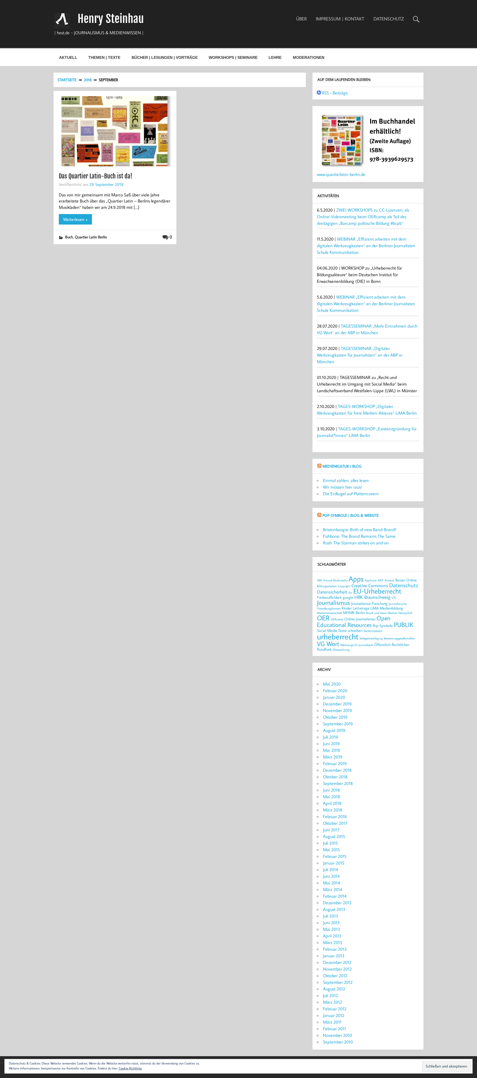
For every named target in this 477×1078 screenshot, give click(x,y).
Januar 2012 (333, 1015)
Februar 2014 (334, 896)
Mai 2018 (331, 796)
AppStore (371, 580)
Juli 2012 (330, 995)
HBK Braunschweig (372, 597)
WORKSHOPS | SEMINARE (233, 57)
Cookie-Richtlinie (130, 1068)
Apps (356, 578)
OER (323, 617)
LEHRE (275, 57)
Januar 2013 (333, 955)
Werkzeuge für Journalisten (356, 645)
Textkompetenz (373, 631)
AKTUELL (68, 57)
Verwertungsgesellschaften (399, 638)
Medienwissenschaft (329, 613)
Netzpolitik (405, 613)
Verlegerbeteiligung (371, 638)
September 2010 (338, 1042)
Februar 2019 (335, 763)
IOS (393, 598)
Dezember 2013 (337, 902)
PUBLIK (403, 624)
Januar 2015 (333, 863)
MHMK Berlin (354, 612)
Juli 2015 (330, 843)
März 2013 (332, 942)
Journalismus (333, 602)
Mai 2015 (331, 849)
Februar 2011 (334, 1028)
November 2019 (337, 710)
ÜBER (301, 19)
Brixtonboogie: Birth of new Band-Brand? (359, 529)
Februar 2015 (334, 856)
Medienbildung (391, 608)
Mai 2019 (331, 750)
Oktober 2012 (335, 975)
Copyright (344, 586)
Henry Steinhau (111, 19)
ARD (380, 580)
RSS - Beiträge (335, 93)
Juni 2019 (331, 743)
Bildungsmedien (327, 586)
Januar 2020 (334, 697)
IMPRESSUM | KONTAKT (340, 19)
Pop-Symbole (383, 625)
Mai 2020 (332, 684)
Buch (69, 236)
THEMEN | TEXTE (104, 57)
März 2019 (332, 757)
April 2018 (332, 803)
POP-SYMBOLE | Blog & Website (350, 515)
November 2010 (337, 1035)
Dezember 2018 (337, 770)
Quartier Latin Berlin (91, 236)
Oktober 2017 (335, 823)
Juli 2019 (330, 737)
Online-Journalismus (359, 618)
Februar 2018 (335, 816)
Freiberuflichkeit (329, 597)
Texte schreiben (350, 630)
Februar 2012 (334, 1008)
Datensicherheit (332, 592)
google (348, 597)
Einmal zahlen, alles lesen (346, 480)
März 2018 (332, 810)
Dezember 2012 (337, 962)
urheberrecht (338, 636)
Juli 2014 (330, 869)
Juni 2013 (331, 922)
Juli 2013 (330, 916)
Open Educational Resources (354, 621)
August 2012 (334, 989)
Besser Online (406, 580)
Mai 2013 (331, 929)
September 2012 (338, 982)
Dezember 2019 (337, 704)
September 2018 (338, 783)
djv (350, 592)
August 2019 (334, 730)
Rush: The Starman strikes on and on (356, 542)
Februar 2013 (335, 949)
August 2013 (334, 909)
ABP (319, 580)
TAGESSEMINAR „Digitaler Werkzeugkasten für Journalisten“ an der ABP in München (359, 355)
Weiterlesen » (75, 219)
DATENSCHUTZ (388, 19)
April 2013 (332, 936)
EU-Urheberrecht (377, 591)
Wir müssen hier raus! (342, 487)
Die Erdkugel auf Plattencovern (351, 493)
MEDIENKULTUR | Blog (341, 466)
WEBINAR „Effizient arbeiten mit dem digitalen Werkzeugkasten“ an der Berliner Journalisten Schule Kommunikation (366, 245)
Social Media (327, 630)
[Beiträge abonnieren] (319, 93)
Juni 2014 (331, 876)
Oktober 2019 (335, 717)
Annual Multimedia (335, 580)
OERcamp (337, 619)
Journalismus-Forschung (369, 603)
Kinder (347, 608)
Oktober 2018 (335, 776)
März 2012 (332, 1002)
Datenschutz (403, 585)
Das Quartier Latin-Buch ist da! (95, 176)
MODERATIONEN (308, 57)
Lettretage (361, 608)
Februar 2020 (335, 690)
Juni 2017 (331, 829)
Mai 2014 (331, 882)
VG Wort (328, 643)
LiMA (374, 608)
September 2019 (338, 723)
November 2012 (337, 969)
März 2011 (332, 1022)
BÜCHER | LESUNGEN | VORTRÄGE (165, 57)
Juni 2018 (331, 790)
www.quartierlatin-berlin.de (341, 174)
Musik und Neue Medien (381, 613)
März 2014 (332, 889)
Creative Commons (369, 585)
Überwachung (341, 650)
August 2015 (334, 836)
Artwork (389, 580)
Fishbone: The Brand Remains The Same (359, 536)
